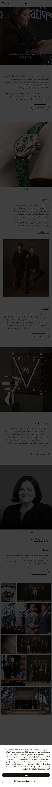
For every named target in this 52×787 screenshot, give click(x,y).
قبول (26, 775)
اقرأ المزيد (27, 769)
